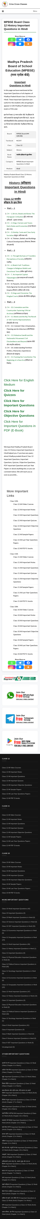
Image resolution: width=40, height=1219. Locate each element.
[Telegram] (20, 40)
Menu (35, 11)
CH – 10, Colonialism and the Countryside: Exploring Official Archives (18, 310)
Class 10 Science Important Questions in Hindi (18, 922)
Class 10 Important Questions (12, 913)
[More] (28, 44)
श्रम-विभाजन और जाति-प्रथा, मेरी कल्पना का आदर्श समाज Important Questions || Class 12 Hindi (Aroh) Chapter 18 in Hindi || (19, 1092)
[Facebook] (28, 40)
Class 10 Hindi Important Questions (14, 909)
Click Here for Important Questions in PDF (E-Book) (20, 426)
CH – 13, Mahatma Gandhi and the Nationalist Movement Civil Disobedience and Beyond (20, 338)
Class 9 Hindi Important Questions (14, 1025)
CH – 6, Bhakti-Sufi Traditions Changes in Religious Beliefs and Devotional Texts (19, 268)
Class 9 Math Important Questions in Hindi (17, 1034)
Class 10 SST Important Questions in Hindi (17, 926)
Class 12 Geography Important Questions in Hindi (19, 985)
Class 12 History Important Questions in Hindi (18, 996)
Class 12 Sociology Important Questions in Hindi (19, 1018)
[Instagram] (12, 44)
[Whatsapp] (12, 40)
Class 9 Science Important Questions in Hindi (18, 1038)
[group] (20, 187)
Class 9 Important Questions (12, 1029)
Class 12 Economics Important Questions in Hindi (19, 978)
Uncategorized (7, 1047)
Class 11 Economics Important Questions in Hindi (19, 930)
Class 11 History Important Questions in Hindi (18, 948)
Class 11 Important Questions (12, 953)
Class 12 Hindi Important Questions (14, 991)
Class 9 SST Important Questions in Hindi (16, 1043)
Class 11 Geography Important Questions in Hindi (19, 937)
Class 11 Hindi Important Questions (14, 944)
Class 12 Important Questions (12, 1000)
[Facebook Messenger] (20, 44)
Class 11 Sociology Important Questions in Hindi (19, 971)
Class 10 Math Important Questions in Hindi (17, 917)
